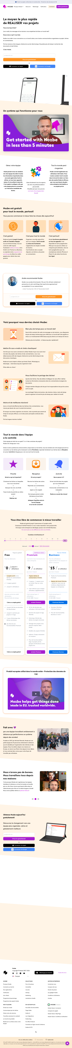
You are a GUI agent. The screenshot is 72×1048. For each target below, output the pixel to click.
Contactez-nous (52, 984)
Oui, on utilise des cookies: (26, 1039)
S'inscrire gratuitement (29, 59)
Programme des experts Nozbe (11, 1001)
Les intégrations (30, 1016)
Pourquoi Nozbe (7, 984)
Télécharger (36, 6)
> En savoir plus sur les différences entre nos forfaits (35, 529)
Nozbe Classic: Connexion (54, 1008)
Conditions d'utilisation (54, 995)
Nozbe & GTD (29, 1027)
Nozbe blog (28, 1018)
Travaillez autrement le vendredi (11, 1016)
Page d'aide (28, 1010)
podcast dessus (24, 790)
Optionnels (50, 1039)
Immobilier (28, 987)
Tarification (43, 6)
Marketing (28, 995)
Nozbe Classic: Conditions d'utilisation (57, 1016)
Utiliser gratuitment (63, 6)
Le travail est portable (8, 1018)
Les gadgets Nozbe (53, 992)
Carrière (50, 998)
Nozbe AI (28, 1013)
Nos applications (7, 989)
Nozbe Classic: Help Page (54, 1013)
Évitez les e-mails (7, 1007)
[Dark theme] (36, 1031)
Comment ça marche (8, 987)
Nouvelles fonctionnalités (32, 1007)
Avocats (28, 989)
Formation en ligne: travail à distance (35, 1024)
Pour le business (30, 984)
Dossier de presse (52, 989)
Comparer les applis (53, 1010)
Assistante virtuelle (30, 998)
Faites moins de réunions (9, 1013)
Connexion (52, 6)
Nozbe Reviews (62, 972)
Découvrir (28, 6)
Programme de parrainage (10, 998)
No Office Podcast (30, 1021)
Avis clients (6, 995)
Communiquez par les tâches (10, 1010)
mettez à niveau (14, 247)
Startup (27, 992)
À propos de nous (52, 987)
